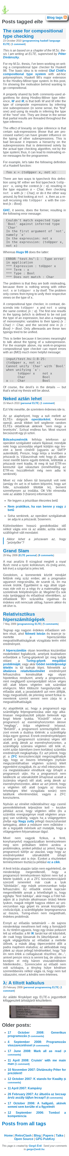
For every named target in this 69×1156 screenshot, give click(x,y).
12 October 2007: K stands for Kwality (37, 1080)
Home (8, 1135)
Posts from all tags (24, 1123)
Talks (59, 1135)
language (54, 40)
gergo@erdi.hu (35, 1149)
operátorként (40, 419)
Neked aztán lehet (22, 398)
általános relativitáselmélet (24, 671)
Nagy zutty (26, 821)
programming (31, 40)
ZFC (14, 756)
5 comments (50, 624)
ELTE (6, 44)
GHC (6, 210)
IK (32, 933)
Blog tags (55, 17)
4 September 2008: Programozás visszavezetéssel (37, 1043)
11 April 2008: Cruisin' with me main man (37, 1062)
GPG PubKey (45, 1139)
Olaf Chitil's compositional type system (34, 72)
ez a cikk (53, 862)
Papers (48, 1135)
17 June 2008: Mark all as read (37, 1052)
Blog (37, 1135)
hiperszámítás (16, 650)
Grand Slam (16, 550)
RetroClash (23, 1135)
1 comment (18, 44)
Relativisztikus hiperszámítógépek (24, 616)
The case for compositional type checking (33, 33)
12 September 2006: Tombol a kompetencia (37, 1114)
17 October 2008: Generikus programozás (37, 1034)
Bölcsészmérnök (15, 439)
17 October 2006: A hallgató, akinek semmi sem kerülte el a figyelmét (37, 1105)
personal (26, 403)
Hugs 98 (22, 252)
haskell (44, 40)
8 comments (46, 555)
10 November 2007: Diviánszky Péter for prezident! (37, 1071)
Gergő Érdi (35, 1145)
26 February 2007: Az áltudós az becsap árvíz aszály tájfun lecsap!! (37, 1096)
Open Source (23, 1139)
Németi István (35, 633)
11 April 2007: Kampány (25, 1088)
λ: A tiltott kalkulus (23, 982)
